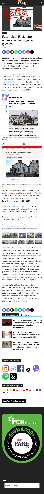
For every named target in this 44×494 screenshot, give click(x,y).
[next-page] (6, 354)
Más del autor (24, 315)
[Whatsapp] (16, 52)
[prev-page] (3, 354)
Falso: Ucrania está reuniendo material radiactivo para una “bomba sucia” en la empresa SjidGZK (27, 334)
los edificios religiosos (10, 277)
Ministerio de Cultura (19, 301)
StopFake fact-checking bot (13, 401)
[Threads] (32, 52)
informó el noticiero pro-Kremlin (13, 82)
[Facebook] (4, 52)
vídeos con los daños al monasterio (17, 206)
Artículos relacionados (10, 315)
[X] (12, 52)
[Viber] (8, 52)
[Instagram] (28, 52)
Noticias (5, 33)
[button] (3, 3)
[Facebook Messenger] (20, 52)
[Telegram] (24, 52)
